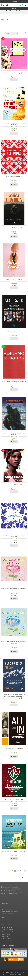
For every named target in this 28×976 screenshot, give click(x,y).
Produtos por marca (7, 927)
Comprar (14, 133)
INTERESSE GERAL (15, 12)
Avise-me (14, 79)
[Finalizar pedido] (25, 1)
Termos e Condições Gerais (8, 913)
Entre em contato (6, 934)
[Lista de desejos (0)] (20, 1)
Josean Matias (14, 972)
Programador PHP (22, 972)
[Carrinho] (22, 1)
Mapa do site (5, 936)
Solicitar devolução (6, 938)
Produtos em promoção (7, 932)
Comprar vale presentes (7, 929)
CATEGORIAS (13, 8)
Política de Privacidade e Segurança (10, 911)
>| (6, 873)
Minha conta (15, 1)
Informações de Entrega (7, 909)
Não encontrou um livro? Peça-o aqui (7, 916)
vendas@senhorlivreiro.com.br (10, 893)
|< (1, 870)
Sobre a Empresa (6, 907)
